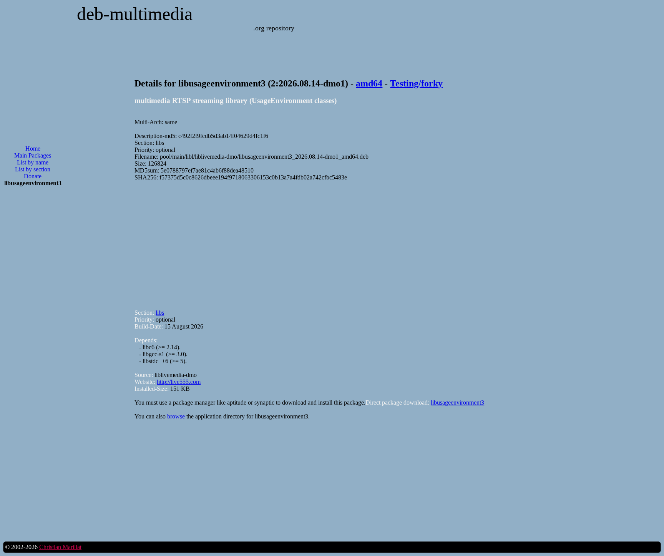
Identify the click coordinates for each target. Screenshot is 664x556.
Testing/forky (416, 83)
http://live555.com (179, 381)
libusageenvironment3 (457, 402)
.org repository (273, 28)
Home (32, 148)
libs (160, 312)
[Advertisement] (32, 316)
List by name (32, 162)
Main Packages (32, 155)
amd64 (369, 83)
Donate (33, 176)
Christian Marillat (60, 547)
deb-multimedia (135, 13)
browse (176, 416)
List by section (32, 169)
